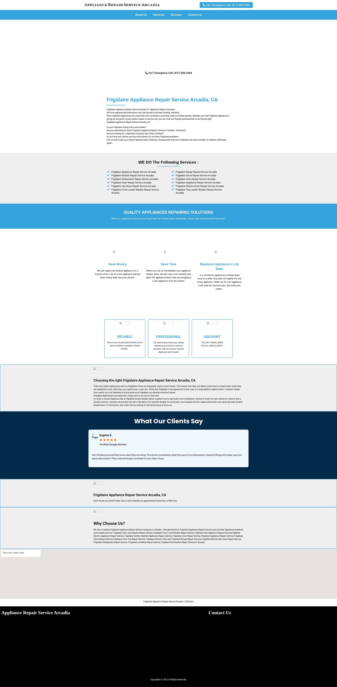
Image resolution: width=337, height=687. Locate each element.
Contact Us (195, 14)
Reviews (176, 14)
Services (158, 14)
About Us (141, 14)
